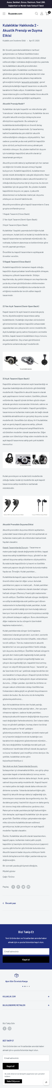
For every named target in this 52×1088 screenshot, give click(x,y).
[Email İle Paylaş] (28, 887)
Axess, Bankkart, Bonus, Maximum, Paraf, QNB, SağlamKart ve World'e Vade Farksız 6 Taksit (26, 4)
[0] (47, 13)
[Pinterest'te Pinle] (18, 887)
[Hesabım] (41, 13)
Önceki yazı (10, 903)
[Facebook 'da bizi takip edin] (4, 1028)
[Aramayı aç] (36, 13)
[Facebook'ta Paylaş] (13, 887)
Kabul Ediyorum (13, 1081)
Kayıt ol (26, 959)
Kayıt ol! (11, 1066)
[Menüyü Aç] (4, 14)
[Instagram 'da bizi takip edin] (9, 1028)
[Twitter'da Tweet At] (23, 887)
